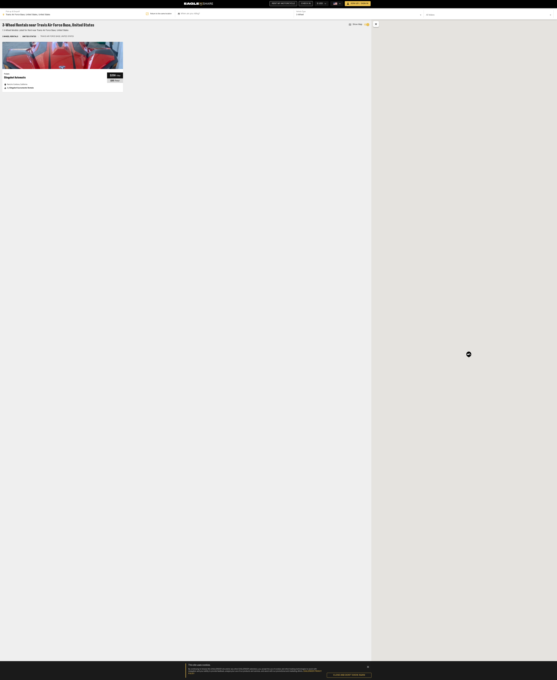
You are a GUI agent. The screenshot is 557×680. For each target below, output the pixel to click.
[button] (283, 3)
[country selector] (336, 3)
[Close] (368, 666)
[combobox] (74, 13)
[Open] (421, 15)
